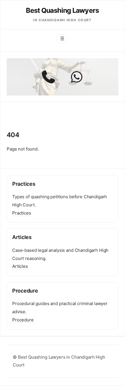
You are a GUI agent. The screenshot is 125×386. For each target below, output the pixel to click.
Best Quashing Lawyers (62, 10)
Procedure (23, 320)
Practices (21, 213)
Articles (20, 266)
